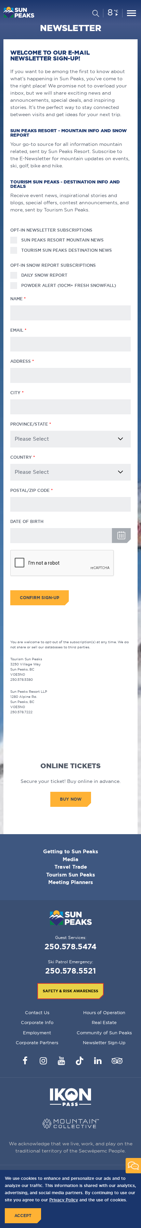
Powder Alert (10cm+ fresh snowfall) (68, 285)
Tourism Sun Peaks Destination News (66, 250)
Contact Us (37, 1012)
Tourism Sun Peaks (70, 875)
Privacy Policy (63, 1200)
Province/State (29, 424)
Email (16, 330)
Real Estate (104, 1022)
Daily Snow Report (44, 275)
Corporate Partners (37, 1042)
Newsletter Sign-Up (104, 1042)
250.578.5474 (70, 946)
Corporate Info (37, 1022)
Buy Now (70, 799)
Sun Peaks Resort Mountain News (62, 240)
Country (21, 457)
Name (16, 298)
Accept (22, 1215)
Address (20, 361)
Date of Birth (26, 521)
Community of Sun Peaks (104, 1032)
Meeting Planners (70, 882)
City (15, 392)
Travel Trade (70, 867)
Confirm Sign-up (39, 597)
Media (70, 859)
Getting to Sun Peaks (70, 851)
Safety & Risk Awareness (70, 991)
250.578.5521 (70, 970)
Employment (37, 1032)
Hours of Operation (104, 1012)
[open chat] (133, 1165)
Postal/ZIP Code (30, 490)
